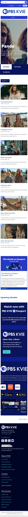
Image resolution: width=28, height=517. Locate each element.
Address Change (5, 504)
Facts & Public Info (5, 462)
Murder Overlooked (6, 157)
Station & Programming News (8, 469)
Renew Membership (6, 497)
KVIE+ (20, 5)
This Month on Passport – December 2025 (10, 274)
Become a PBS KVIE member (10, 318)
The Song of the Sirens (7, 101)
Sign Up (6, 352)
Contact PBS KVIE (5, 477)
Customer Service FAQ (6, 479)
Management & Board (6, 464)
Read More (4, 288)
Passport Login (4, 494)
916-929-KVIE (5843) (6, 433)
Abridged (11, 5)
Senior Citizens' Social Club (8, 213)
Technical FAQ (4, 482)
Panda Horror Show (6, 185)
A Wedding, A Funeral (6, 129)
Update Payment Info (6, 502)
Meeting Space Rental (6, 467)
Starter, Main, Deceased (7, 241)
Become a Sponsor (23, 419)
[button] (24, 5)
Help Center (4, 507)
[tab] (17, 66)
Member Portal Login (6, 499)
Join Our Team (4, 459)
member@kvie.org (5, 437)
